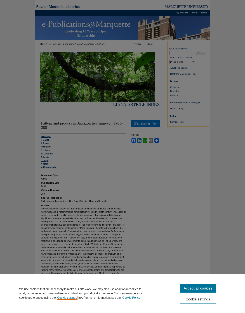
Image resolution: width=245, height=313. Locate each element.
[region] (122, 293)
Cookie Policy (131, 297)
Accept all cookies (198, 288)
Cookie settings (67, 297)
